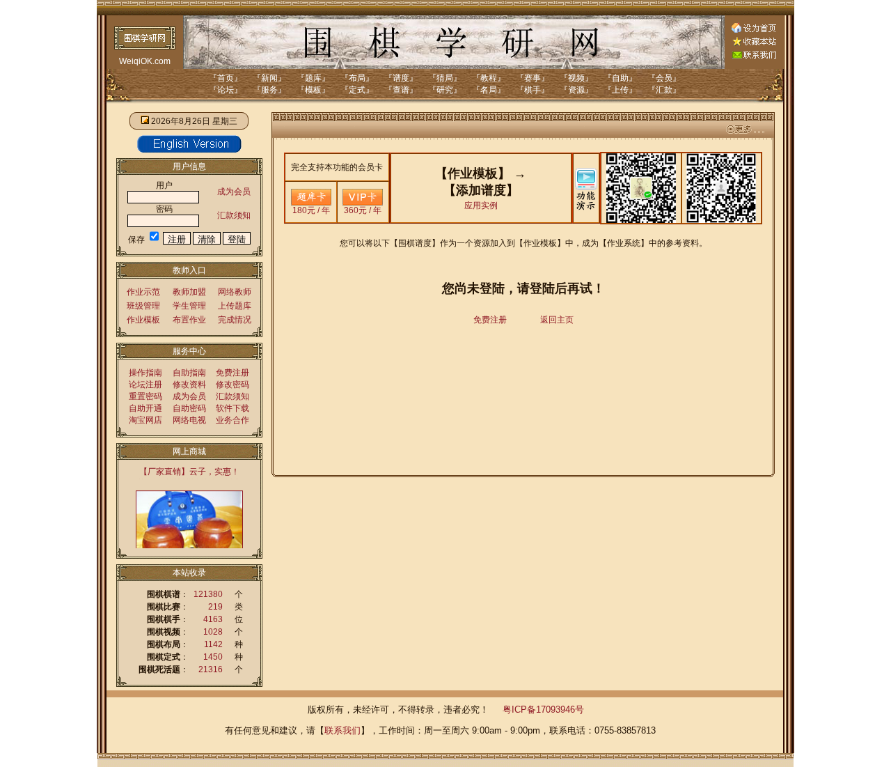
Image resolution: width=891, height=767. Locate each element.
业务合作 (232, 420)
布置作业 (189, 320)
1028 (213, 632)
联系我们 (342, 730)
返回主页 (557, 320)
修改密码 (232, 384)
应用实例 (481, 205)
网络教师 (234, 292)
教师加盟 (189, 292)
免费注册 (232, 373)
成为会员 (234, 191)
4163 (213, 619)
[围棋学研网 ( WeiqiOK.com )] (754, 43)
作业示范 (143, 292)
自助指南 (189, 373)
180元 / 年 (311, 210)
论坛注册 (145, 384)
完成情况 (234, 320)
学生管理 (189, 306)
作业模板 (143, 320)
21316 (210, 669)
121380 (208, 594)
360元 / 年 (362, 210)
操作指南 (145, 373)
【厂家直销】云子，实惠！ (189, 472)
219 (215, 607)
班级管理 (143, 306)
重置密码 (145, 396)
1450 (213, 657)
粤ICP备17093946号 (543, 709)
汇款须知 (234, 215)
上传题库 (234, 306)
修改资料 (189, 384)
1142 (213, 644)
